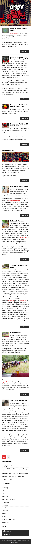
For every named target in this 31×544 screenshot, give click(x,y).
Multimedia (5, 505)
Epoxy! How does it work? (19, 186)
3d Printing (5, 488)
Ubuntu (4, 516)
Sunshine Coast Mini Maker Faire (19, 266)
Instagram (23, 301)
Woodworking (5, 522)
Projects (4, 508)
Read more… (24, 51)
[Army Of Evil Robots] (15, 13)
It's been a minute (8, 150)
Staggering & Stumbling (18, 400)
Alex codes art (14, 33)
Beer (3, 490)
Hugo (25, 540)
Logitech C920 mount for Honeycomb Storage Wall (19, 58)
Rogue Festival (6, 382)
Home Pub (5, 496)
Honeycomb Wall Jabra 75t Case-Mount (19, 125)
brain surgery (24, 237)
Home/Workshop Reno (8, 499)
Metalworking (5, 502)
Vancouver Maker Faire (8, 519)
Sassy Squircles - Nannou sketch (18, 29)
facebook (11, 301)
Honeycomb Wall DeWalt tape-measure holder (18, 106)
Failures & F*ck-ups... (17, 221)
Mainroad (13, 542)
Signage (4, 513)
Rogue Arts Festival (14, 200)
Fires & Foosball (15, 333)
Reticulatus (5, 511)
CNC (3, 493)
